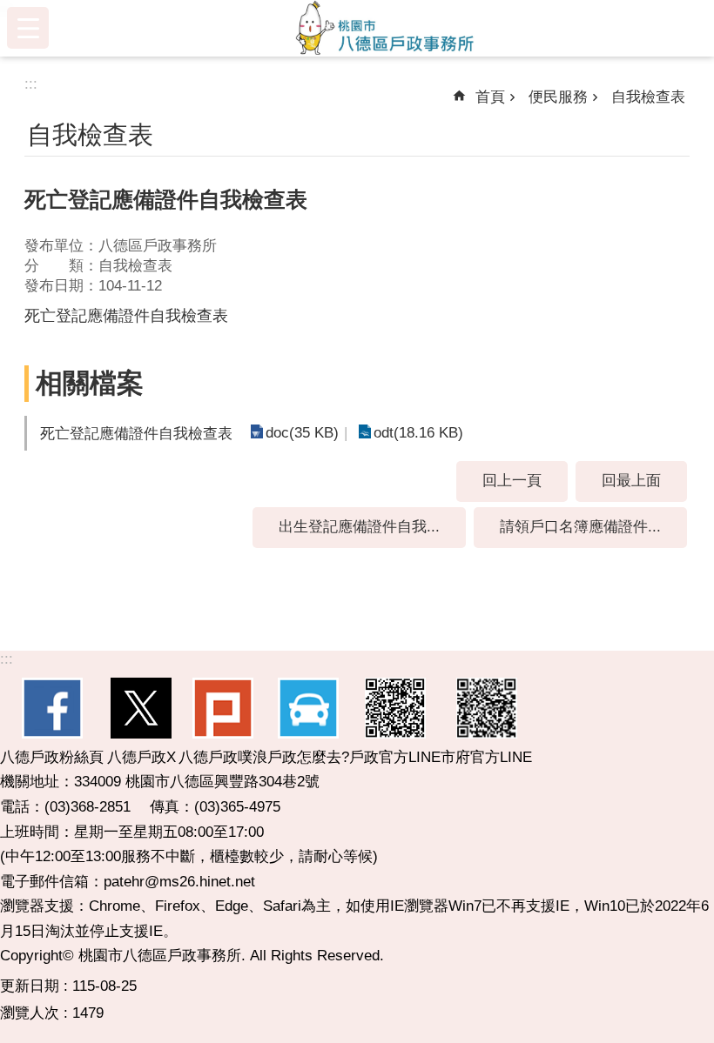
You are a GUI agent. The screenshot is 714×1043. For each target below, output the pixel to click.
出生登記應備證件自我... (359, 526)
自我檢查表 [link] (648, 97)
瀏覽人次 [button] (29, 1013)
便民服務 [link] (558, 97)
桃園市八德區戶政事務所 (385, 28)
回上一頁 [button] (512, 480)
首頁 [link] (490, 97)
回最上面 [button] (631, 480)
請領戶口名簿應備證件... (580, 526)
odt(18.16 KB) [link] (418, 433)
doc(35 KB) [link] (302, 433)
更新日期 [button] (29, 986)
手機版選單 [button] (28, 28)
